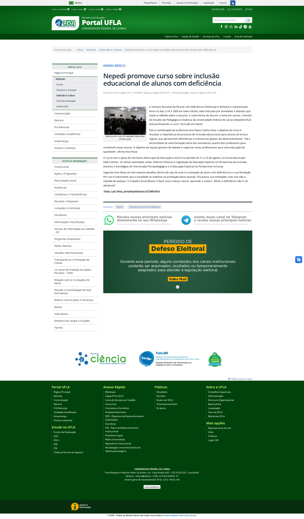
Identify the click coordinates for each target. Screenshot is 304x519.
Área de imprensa (243, 36)
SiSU (56, 436)
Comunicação (62, 113)
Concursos (110, 404)
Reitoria (59, 120)
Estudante (162, 392)
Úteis (210, 432)
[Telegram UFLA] (216, 220)
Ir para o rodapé (113, 9)
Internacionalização (66, 100)
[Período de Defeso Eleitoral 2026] (177, 261)
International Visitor (167, 404)
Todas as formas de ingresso (68, 452)
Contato (227, 36)
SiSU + (57, 440)
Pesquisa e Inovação (66, 90)
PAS (56, 444)
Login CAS (213, 440)
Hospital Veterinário (115, 412)
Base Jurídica (214, 404)
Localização (214, 408)
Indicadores (61, 314)
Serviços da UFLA (211, 36)
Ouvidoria (110, 423)
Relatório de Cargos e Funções (72, 320)
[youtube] (250, 26)
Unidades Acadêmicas (67, 134)
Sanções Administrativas (68, 252)
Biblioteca (110, 392)
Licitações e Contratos (67, 208)
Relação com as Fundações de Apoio (72, 281)
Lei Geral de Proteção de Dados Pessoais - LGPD (72, 271)
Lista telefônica (152, 487)
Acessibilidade (217, 9)
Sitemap (248, 9)
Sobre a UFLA (171, 36)
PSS (56, 448)
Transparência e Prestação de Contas (71, 261)
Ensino (59, 84)
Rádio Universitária (115, 439)
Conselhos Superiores (219, 392)
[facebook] (221, 26)
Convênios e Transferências (70, 194)
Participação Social (65, 180)
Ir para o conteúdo (60, 9)
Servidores (60, 215)
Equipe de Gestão (190, 36)
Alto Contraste (234, 9)
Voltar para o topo (241, 378)
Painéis (58, 327)
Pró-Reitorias (61, 127)
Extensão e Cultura (110, 49)
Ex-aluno (161, 408)
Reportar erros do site (219, 428)
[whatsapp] (231, 26)
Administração (215, 396)
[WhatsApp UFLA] (139, 220)
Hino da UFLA (215, 412)
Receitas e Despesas (66, 201)
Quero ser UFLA (165, 400)
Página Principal (63, 72)
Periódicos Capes (114, 435)
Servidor (161, 396)
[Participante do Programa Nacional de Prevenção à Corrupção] (215, 359)
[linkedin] (236, 26)
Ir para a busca (95, 9)
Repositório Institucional (118, 443)
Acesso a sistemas (65, 148)
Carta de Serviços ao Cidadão (120, 400)
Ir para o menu (79, 9)
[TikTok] (241, 26)
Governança (61, 141)
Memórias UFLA (216, 416)
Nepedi (119, 207)
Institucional (62, 106)
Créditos (212, 436)
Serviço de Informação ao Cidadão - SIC (74, 230)
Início (80, 49)
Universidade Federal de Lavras (180, 515)
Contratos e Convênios (117, 408)
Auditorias (60, 187)
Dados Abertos (63, 245)
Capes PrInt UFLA (114, 396)
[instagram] (226, 26)
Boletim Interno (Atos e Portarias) (73, 300)
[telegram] (245, 26)
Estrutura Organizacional (221, 400)
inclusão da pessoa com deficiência (144, 207)
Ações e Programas (65, 173)
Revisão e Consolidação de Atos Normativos (72, 291)
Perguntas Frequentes (67, 239)
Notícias (91, 49)
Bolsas (58, 307)
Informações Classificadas (69, 222)
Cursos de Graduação (65, 432)
